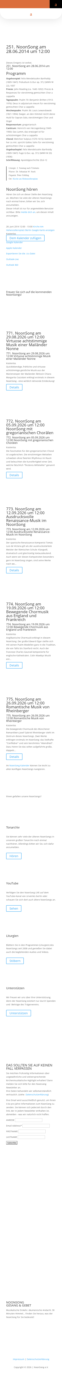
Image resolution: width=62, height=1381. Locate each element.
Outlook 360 (12, 264)
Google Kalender (14, 242)
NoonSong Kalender (19, 765)
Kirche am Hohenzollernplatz (25, 179)
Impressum (18, 1359)
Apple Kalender (14, 248)
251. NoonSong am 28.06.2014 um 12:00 (28, 67)
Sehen (13, 908)
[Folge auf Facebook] (24, 5)
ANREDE (10, 1120)
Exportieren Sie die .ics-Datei (20, 253)
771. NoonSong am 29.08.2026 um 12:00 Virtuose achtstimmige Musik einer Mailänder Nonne (26, 340)
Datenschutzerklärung (37, 1094)
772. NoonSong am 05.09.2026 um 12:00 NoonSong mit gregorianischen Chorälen (29, 426)
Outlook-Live (12, 259)
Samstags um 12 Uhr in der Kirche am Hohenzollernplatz (26, 1328)
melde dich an (28, 212)
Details (14, 387)
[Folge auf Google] (38, 5)
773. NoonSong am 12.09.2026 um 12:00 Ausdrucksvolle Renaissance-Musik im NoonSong (26, 516)
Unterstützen (18, 1013)
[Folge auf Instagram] (33, 5)
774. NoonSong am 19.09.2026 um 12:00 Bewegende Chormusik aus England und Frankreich (27, 611)
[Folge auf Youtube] (28, 5)
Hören (13, 856)
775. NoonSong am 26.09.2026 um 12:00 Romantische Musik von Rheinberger (28, 704)
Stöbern (14, 961)
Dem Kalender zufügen (25, 238)
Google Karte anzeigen (43, 230)
